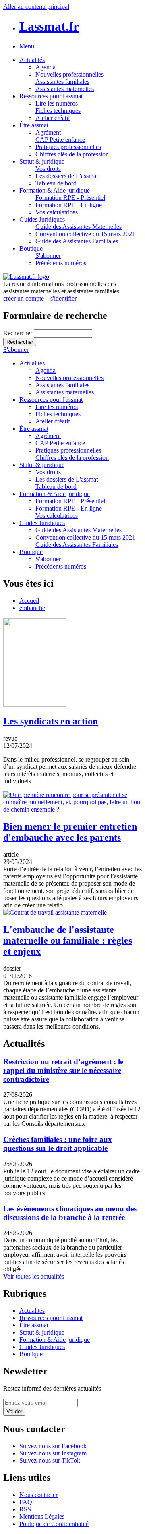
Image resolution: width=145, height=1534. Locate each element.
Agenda (45, 67)
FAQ (25, 1502)
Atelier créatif (52, 117)
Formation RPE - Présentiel (70, 197)
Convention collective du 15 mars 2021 (85, 233)
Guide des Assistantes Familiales (76, 241)
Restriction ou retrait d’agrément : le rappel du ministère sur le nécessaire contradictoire (63, 1070)
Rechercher (18, 333)
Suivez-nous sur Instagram (53, 1453)
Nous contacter (38, 1494)
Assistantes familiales (62, 81)
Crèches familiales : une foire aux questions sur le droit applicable (57, 1143)
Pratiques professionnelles (68, 146)
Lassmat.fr (49, 26)
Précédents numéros (60, 262)
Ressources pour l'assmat (51, 96)
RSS (25, 1509)
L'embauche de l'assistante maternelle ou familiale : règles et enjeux (67, 940)
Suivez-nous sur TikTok (49, 1460)
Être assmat (33, 125)
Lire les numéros (56, 103)
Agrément (48, 132)
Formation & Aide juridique (54, 190)
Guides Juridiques (42, 219)
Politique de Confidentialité (54, 1523)
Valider (14, 1411)
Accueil (29, 600)
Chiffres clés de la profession (72, 154)
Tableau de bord (56, 183)
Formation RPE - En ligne (68, 204)
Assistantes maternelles (64, 88)
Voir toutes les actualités (33, 1276)
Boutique (31, 248)
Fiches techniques (58, 110)
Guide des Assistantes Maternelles (78, 226)
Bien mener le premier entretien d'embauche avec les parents (70, 832)
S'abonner (48, 255)
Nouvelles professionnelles (69, 74)
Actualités (32, 59)
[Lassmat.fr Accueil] (26, 276)
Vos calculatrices (56, 212)
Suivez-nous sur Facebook (53, 1446)
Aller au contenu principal (36, 6)
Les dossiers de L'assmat (66, 175)
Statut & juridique (41, 161)
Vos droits (48, 168)
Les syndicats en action (50, 721)
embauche (32, 607)
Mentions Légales (41, 1516)
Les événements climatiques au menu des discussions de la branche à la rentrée (70, 1213)
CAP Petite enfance (60, 139)
